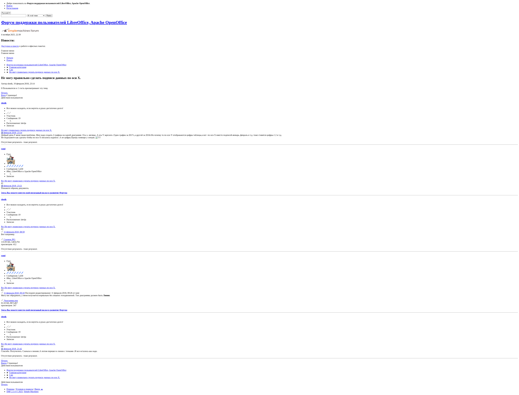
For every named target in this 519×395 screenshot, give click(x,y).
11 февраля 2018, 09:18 (14, 293)
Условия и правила (24, 389)
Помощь (10, 389)
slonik (3, 103)
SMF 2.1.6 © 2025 (14, 391)
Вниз (3, 95)
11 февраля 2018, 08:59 (14, 232)
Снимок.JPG (9, 239)
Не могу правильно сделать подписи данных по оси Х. (26, 130)
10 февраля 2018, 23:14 (11, 132)
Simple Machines (31, 391)
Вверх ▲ (39, 389)
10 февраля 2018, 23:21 (11, 186)
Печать (4, 93)
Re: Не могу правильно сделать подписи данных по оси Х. (28, 181)
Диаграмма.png (10, 300)
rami (3, 149)
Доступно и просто (10, 46)
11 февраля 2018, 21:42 (11, 349)
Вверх (4, 363)
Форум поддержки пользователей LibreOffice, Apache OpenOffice (64, 22)
